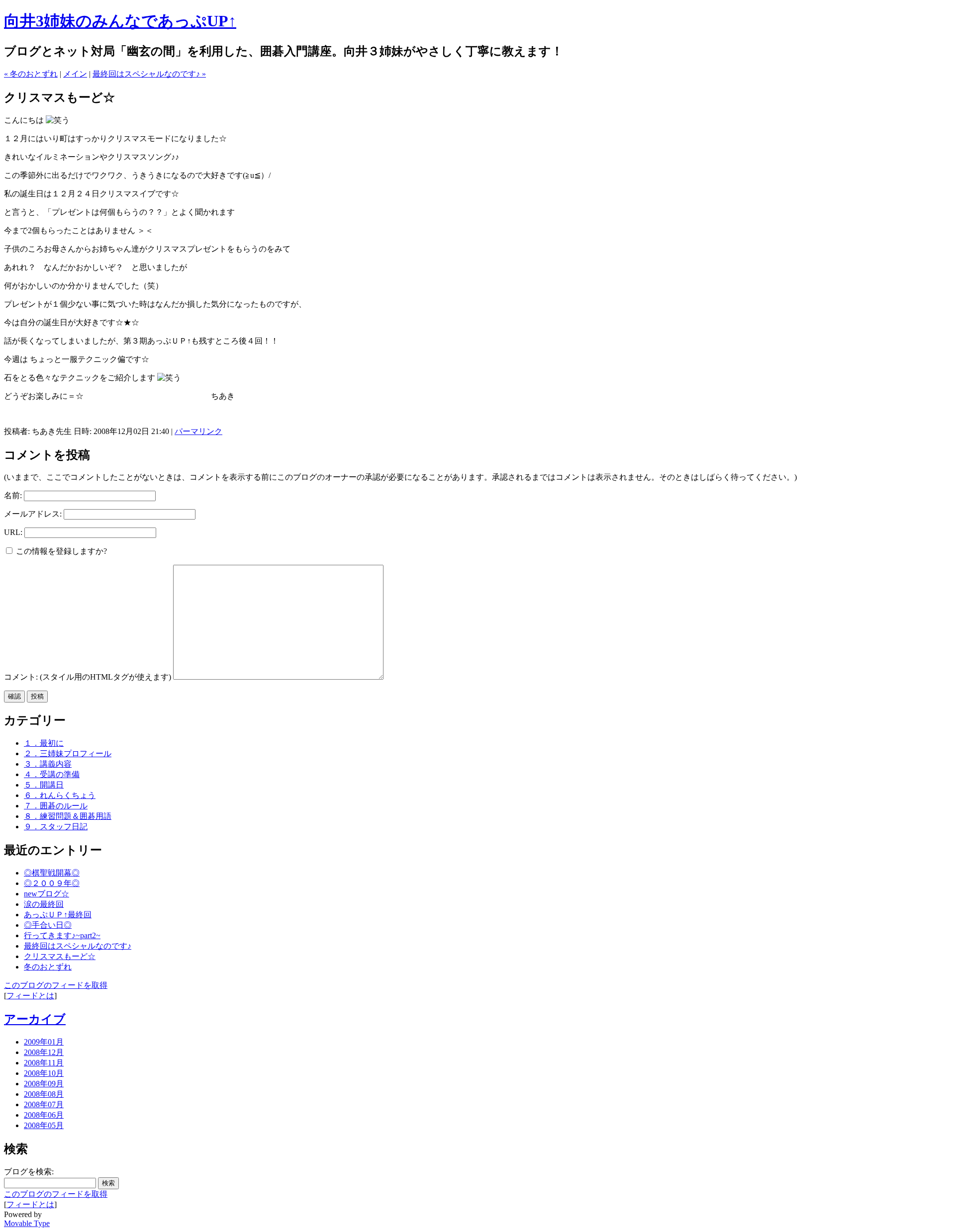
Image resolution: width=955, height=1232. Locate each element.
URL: (13, 532)
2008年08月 (44, 1094)
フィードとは (30, 995)
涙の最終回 (44, 904)
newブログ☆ (46, 893)
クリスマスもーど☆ (60, 956)
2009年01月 (44, 1042)
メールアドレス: (33, 514)
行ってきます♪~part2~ (62, 935)
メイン (75, 74)
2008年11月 (44, 1062)
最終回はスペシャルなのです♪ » (149, 74)
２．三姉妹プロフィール (67, 753)
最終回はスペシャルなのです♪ (77, 946)
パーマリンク (198, 431)
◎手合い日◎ (48, 925)
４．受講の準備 (52, 774)
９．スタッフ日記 (56, 826)
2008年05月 (44, 1125)
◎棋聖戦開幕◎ (52, 873)
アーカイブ (35, 1019)
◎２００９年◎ (52, 883)
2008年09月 (44, 1083)
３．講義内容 (48, 764)
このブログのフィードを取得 (55, 985)
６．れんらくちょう (60, 795)
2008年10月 (44, 1073)
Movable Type (27, 1223)
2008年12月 (44, 1052)
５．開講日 (44, 785)
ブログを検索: (29, 1171)
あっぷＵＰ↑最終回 (58, 914)
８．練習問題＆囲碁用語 (67, 816)
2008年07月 (44, 1104)
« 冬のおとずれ (31, 74)
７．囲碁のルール (56, 805)
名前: (13, 495)
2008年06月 (44, 1115)
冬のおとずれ (48, 967)
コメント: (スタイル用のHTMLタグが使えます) (87, 677)
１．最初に (44, 743)
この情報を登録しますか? (60, 551)
